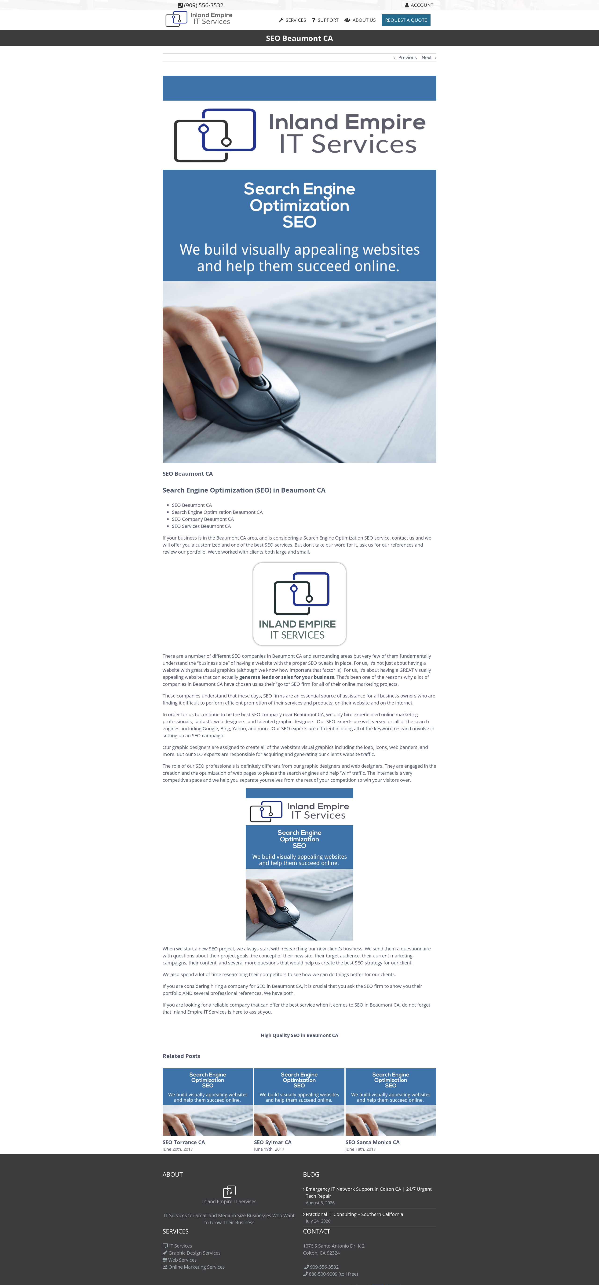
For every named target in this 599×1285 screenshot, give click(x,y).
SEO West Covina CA (371, 1142)
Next (427, 57)
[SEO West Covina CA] (391, 1101)
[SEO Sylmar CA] (208, 1101)
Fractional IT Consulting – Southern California (354, 1214)
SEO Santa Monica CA (281, 1142)
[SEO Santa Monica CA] (299, 1101)
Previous (407, 57)
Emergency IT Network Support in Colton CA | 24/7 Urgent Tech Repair (369, 1192)
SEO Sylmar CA (181, 1142)
